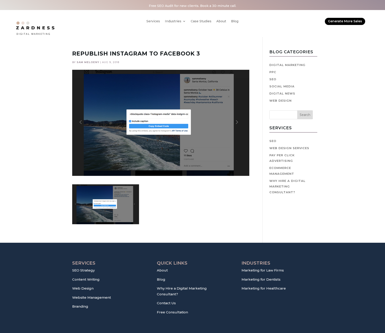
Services (153, 21)
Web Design (280, 100)
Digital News (282, 93)
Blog (234, 21)
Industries (173, 21)
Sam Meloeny (88, 62)
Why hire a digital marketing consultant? (287, 186)
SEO (272, 79)
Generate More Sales (345, 21)
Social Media (282, 86)
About (221, 21)
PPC (272, 72)
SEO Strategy (83, 270)
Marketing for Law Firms (263, 270)
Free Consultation (172, 312)
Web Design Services (289, 148)
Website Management (91, 297)
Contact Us (166, 303)
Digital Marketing (287, 65)
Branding (80, 306)
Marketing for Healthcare (264, 288)
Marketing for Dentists (261, 279)
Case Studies (201, 21)
